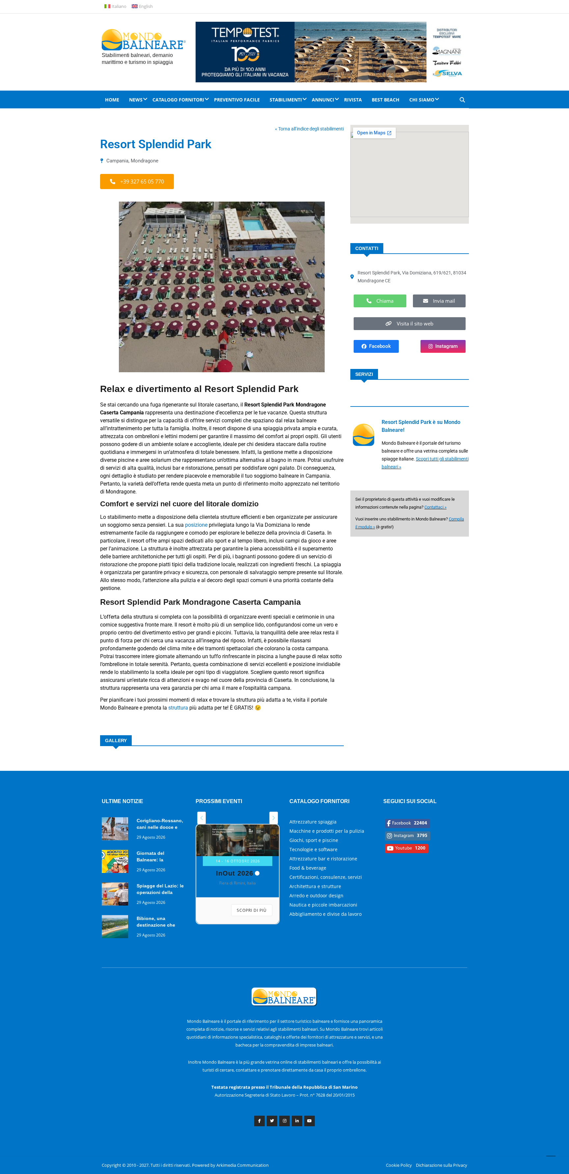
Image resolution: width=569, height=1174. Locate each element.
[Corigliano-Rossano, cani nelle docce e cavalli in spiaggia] (116, 830)
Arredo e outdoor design (316, 895)
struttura (178, 708)
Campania (117, 161)
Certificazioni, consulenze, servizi (325, 877)
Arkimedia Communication (242, 1165)
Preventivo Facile (237, 100)
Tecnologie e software (313, 849)
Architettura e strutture (315, 886)
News (136, 100)
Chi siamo (421, 100)
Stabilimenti (286, 100)
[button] (137, 181)
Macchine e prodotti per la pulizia (326, 831)
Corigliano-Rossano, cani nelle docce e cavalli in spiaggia (160, 827)
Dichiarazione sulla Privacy (441, 1165)
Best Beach (385, 100)
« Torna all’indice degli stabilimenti (309, 128)
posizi (192, 525)
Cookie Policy (399, 1165)
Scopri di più (252, 910)
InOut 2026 (234, 873)
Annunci (323, 100)
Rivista (353, 100)
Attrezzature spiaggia (313, 822)
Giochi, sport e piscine (313, 840)
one (203, 525)
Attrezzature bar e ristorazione (323, 858)
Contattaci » (435, 507)
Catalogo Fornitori (178, 100)
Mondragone (144, 161)
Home (112, 100)
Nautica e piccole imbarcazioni (323, 905)
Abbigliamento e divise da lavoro (325, 914)
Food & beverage (307, 868)
